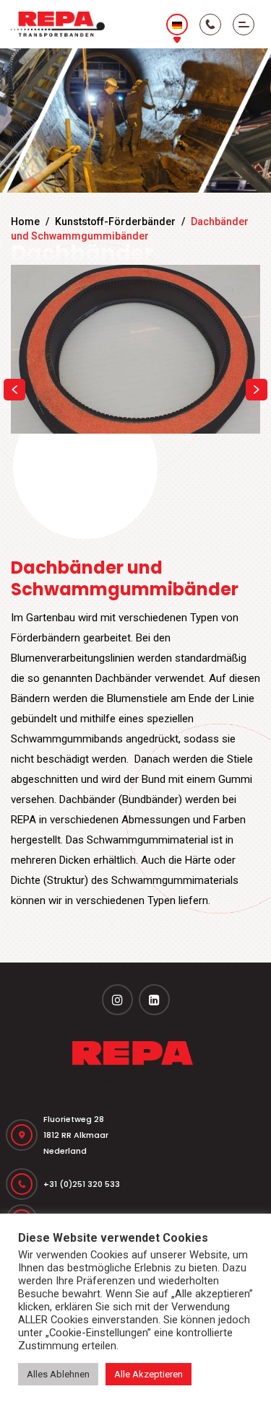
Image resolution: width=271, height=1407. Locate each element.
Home (25, 221)
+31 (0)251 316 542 (81, 1140)
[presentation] (14, 349)
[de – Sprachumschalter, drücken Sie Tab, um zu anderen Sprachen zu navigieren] (177, 24)
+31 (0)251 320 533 (81, 1104)
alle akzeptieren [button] (148, 1374)
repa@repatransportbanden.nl (108, 1176)
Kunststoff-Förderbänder (115, 221)
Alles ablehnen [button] (58, 1374)
